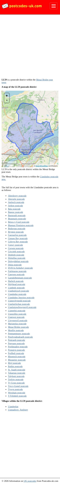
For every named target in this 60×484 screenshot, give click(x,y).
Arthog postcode (15, 205)
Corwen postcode (16, 248)
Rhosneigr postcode (17, 360)
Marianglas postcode (17, 323)
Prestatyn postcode (16, 350)
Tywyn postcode (15, 389)
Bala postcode (14, 209)
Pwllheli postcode (16, 353)
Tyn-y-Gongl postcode (18, 386)
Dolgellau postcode (16, 258)
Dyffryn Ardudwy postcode (20, 268)
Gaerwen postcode (16, 274)
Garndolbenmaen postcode (20, 278)
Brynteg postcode (16, 232)
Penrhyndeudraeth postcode (20, 337)
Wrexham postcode (16, 392)
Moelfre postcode (16, 330)
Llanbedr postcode (16, 287)
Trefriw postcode (15, 379)
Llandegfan (13, 406)
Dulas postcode (15, 264)
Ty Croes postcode (16, 383)
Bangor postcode (15, 212)
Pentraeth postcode (16, 340)
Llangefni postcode (16, 310)
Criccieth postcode (16, 251)
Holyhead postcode (16, 284)
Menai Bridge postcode (18, 327)
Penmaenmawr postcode (19, 333)
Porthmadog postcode (18, 346)
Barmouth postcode (16, 215)
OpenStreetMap (42, 165)
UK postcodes (30, 481)
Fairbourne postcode (17, 271)
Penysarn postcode (16, 343)
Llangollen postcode (17, 314)
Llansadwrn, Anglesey (18, 409)
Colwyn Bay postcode (18, 241)
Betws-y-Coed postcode (18, 222)
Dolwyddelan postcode (18, 261)
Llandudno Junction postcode (21, 297)
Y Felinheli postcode (17, 396)
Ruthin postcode (15, 366)
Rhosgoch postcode (16, 356)
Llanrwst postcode (16, 317)
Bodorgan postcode (16, 228)
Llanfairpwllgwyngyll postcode (22, 307)
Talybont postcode (16, 376)
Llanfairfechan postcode (19, 304)
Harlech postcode (16, 281)
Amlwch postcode (16, 202)
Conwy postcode (15, 245)
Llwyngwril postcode (17, 320)
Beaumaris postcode (17, 218)
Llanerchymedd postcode (19, 300)
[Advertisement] (30, 47)
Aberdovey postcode (17, 195)
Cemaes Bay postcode (18, 238)
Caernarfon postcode (17, 235)
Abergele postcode (16, 199)
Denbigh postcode (16, 255)
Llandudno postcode (17, 294)
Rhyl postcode (14, 363)
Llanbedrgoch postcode (18, 291)
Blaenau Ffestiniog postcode (20, 225)
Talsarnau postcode (16, 373)
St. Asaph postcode (16, 369)
